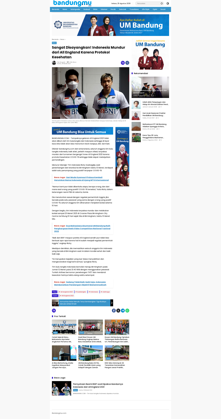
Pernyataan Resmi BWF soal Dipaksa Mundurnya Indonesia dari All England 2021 (98, 385)
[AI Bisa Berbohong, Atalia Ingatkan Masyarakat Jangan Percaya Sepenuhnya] (64, 353)
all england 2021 (67, 292)
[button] (161, 3)
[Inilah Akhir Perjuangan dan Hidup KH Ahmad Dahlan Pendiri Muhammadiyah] (136, 104)
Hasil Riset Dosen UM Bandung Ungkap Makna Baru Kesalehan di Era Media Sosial (90, 339)
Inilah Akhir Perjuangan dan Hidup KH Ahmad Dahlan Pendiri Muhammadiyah (156, 103)
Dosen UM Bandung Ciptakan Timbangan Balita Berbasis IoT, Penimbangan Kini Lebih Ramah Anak (117, 339)
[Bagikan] (127, 63)
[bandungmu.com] (73, 3)
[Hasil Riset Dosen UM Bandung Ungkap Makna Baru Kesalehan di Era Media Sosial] (90, 327)
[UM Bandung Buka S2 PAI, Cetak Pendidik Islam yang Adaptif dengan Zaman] (90, 353)
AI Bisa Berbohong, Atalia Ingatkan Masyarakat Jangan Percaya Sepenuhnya (62, 365)
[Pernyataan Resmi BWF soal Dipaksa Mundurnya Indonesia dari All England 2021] (61, 388)
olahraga (106, 292)
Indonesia (94, 292)
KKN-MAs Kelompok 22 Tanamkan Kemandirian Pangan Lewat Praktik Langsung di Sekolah (115, 365)
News (54, 43)
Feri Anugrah (61, 62)
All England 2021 (68, 296)
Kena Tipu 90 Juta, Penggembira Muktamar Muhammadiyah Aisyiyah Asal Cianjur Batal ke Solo (155, 136)
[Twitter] (118, 311)
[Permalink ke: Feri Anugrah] (54, 63)
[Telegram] (123, 311)
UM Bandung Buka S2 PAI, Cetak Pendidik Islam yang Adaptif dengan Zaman (89, 365)
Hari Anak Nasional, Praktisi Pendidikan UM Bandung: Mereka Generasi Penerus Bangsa (154, 114)
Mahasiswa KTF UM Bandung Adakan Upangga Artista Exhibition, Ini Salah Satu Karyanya (154, 125)
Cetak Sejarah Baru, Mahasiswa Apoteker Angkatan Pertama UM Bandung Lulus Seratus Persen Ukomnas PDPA (61, 339)
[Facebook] (114, 311)
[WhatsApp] (127, 311)
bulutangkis (81, 292)
